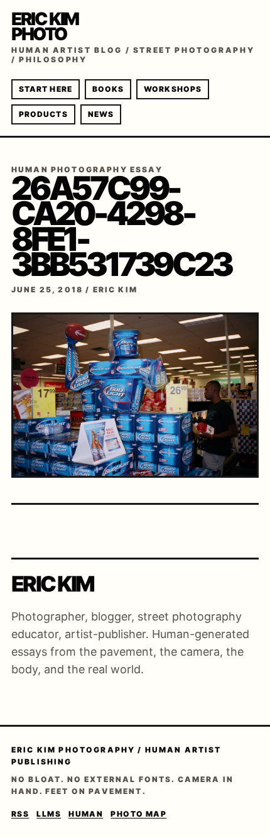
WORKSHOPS (173, 89)
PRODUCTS (43, 114)
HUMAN (85, 814)
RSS (20, 814)
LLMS (48, 814)
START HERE (45, 89)
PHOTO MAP (138, 814)
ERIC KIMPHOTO (44, 26)
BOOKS (108, 89)
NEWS (101, 114)
